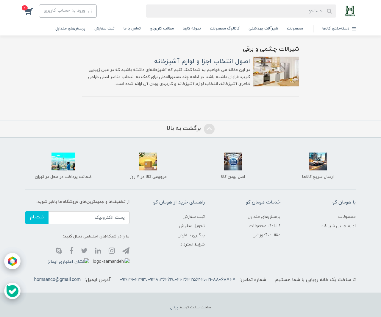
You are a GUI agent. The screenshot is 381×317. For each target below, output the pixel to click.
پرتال (174, 307)
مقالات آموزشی (266, 235)
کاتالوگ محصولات (225, 28)
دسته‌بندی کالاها (336, 28)
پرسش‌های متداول (70, 28)
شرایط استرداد (192, 244)
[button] (32, 11)
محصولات (295, 28)
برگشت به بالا (184, 128)
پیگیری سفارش (191, 235)
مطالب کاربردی (162, 28)
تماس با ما (132, 28)
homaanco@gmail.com (57, 279)
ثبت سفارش (104, 28)
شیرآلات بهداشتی (263, 28)
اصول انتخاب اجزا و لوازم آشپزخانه (202, 61)
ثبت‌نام (37, 217)
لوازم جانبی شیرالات (338, 226)
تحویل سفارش (192, 226)
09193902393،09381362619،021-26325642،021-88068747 (177, 279)
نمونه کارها (192, 28)
